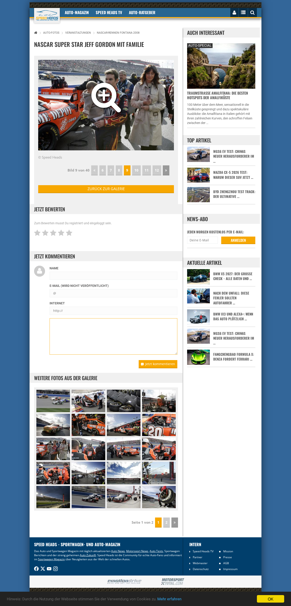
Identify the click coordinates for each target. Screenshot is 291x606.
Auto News (118, 551)
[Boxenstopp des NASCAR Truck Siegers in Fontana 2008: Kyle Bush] (123, 497)
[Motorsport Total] (173, 582)
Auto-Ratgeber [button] (142, 12)
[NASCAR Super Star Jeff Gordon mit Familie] (53, 449)
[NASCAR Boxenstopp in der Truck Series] (159, 497)
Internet (57, 303)
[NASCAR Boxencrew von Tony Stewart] (159, 401)
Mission (228, 551)
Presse (227, 557)
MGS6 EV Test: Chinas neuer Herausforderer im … (233, 156)
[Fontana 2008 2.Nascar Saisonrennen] (53, 497)
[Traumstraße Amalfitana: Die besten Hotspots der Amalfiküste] (221, 65)
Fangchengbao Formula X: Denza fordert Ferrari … (233, 356)
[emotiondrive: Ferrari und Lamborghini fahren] (124, 582)
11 (147, 170)
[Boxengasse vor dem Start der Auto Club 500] (88, 473)
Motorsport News (137, 551)
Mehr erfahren (169, 599)
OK (270, 599)
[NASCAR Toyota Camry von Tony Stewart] (53, 425)
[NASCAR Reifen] (123, 401)
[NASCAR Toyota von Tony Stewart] (88, 425)
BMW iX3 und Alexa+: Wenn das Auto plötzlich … (233, 316)
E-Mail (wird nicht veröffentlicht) (79, 286)
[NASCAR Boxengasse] (159, 473)
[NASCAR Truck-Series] (53, 401)
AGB (226, 563)
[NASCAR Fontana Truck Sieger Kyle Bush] (88, 497)
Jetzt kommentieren (160, 364)
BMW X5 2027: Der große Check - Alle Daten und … (232, 276)
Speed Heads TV (203, 551)
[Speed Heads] (47, 15)
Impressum (230, 569)
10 (136, 170)
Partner (197, 557)
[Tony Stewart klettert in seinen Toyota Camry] (123, 449)
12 (157, 170)
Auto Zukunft (88, 555)
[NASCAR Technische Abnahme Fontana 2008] (88, 401)
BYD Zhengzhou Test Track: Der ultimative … (234, 194)
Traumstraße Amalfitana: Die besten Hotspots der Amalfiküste (217, 95)
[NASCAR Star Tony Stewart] (88, 449)
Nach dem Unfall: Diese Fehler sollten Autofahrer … (231, 298)
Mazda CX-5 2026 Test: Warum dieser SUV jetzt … (233, 174)
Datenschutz (201, 569)
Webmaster (200, 563)
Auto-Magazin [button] (77, 12)
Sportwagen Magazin (51, 559)
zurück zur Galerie (106, 188)
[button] (48, 105)
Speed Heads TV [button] (109, 12)
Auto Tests (156, 551)
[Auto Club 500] (123, 473)
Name (54, 268)
